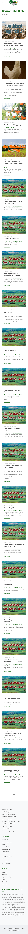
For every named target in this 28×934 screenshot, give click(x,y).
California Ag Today (7, 812)
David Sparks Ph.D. (7, 842)
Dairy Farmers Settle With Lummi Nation (13, 202)
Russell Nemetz (6, 861)
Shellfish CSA (8, 312)
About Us (4, 881)
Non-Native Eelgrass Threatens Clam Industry (13, 660)
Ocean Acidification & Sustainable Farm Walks (12, 771)
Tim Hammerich (6, 863)
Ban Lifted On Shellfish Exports (12, 429)
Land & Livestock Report (8, 824)
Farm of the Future (7, 809)
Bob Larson (5, 839)
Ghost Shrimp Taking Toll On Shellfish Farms (14, 545)
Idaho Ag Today (6, 828)
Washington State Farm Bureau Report (12, 821)
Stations (4, 872)
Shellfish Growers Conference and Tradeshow (14, 351)
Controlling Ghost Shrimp (13, 508)
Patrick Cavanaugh (7, 856)
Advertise (4, 874)
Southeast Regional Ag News (9, 831)
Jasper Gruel (5, 847)
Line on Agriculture (7, 819)
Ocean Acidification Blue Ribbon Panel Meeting (12, 734)
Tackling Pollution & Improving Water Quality (12, 274)
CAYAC (4, 879)
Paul (3, 858)
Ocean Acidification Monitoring (11, 584)
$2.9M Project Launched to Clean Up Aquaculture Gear (13, 44)
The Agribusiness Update (8, 814)
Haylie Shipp (5, 844)
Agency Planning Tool (7, 877)
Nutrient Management (12, 698)
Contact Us (5, 884)
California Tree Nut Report (9, 816)
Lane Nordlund (6, 849)
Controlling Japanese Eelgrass (11, 620)
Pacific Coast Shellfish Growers (12, 391)
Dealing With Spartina (11, 238)
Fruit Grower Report (7, 826)
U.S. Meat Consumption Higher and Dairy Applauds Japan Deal (13, 163)
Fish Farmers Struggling (12, 125)
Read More (7, 56)
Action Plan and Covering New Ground (13, 466)
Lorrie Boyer (5, 854)
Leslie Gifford (5, 851)
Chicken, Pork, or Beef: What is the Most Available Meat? (14, 84)
